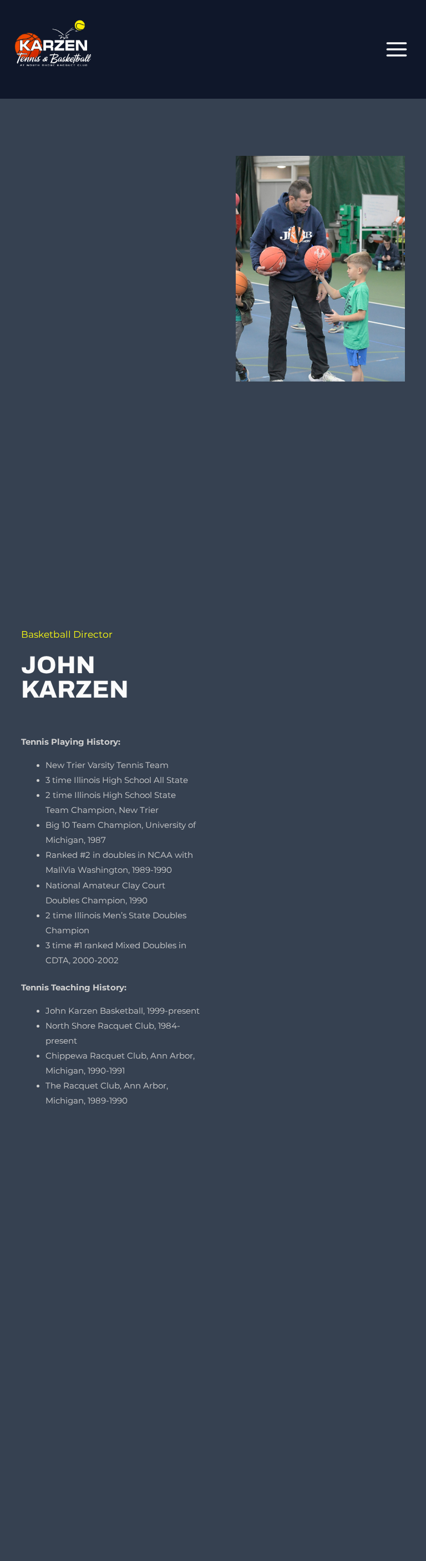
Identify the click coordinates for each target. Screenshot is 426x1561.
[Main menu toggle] (396, 49)
